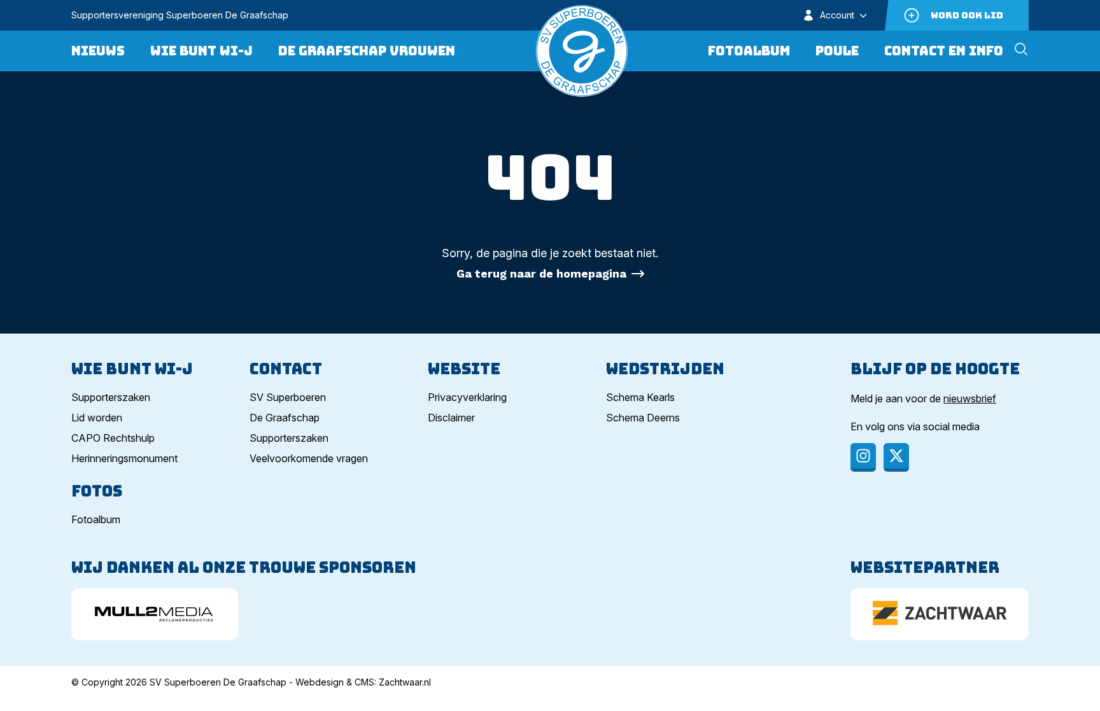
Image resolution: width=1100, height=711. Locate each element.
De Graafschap (285, 417)
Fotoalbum (749, 51)
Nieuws (98, 51)
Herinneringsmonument (124, 458)
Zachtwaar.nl (405, 682)
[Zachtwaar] (939, 614)
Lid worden (96, 417)
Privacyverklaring (467, 397)
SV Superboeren (288, 397)
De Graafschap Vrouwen (366, 51)
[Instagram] (863, 457)
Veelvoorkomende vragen (309, 458)
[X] (896, 457)
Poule (837, 51)
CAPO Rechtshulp (113, 438)
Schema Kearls (640, 397)
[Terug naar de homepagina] (582, 51)
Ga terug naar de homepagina (541, 273)
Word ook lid (967, 15)
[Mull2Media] (154, 614)
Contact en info (943, 51)
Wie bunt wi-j (201, 51)
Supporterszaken (110, 397)
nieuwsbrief (969, 398)
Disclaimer (451, 417)
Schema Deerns (643, 417)
